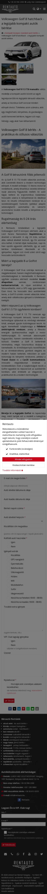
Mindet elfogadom (23, 459)
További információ (11, 470)
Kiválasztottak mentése (23, 465)
